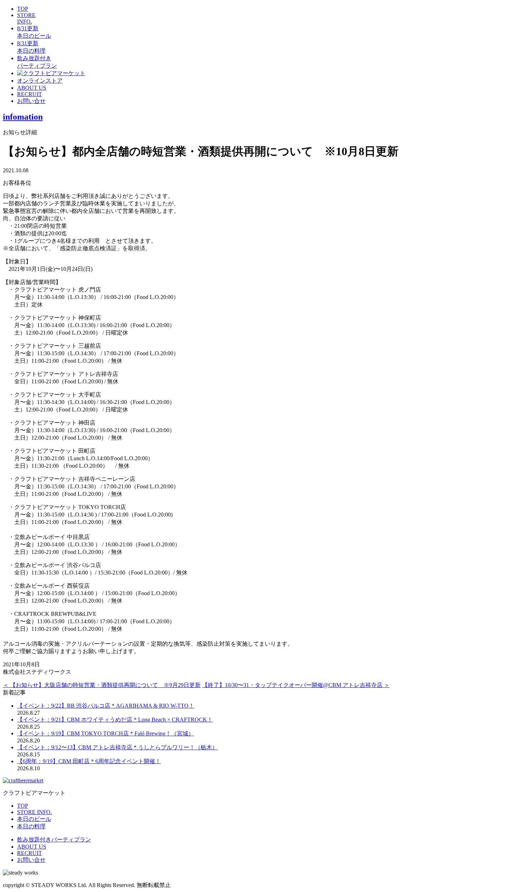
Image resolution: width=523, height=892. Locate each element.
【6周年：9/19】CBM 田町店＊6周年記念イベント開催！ (89, 761)
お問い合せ (31, 101)
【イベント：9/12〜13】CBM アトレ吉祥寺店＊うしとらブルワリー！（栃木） (117, 747)
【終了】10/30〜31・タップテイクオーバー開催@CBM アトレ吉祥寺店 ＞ (296, 685)
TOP (22, 9)
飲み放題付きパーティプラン (54, 839)
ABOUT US (31, 88)
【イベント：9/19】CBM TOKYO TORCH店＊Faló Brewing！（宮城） (105, 733)
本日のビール (34, 819)
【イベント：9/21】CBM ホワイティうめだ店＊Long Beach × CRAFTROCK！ (115, 720)
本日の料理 (31, 826)
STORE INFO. (26, 18)
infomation (23, 116)
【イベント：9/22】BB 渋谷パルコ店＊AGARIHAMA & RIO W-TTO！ (105, 706)
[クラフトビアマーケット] (51, 73)
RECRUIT (29, 94)
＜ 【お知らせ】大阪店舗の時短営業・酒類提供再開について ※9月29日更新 (102, 685)
